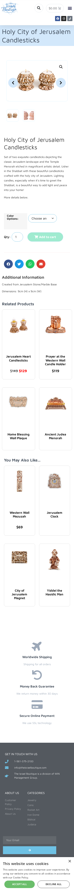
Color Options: (13, 217)
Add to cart (47, 237)
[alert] (37, 874)
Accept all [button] (19, 884)
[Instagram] (63, 18)
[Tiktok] (69, 18)
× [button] (69, 861)
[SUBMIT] (29, 850)
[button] (39, 8)
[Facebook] (57, 18)
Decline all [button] (54, 884)
